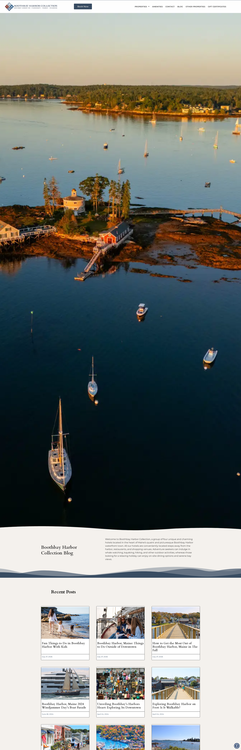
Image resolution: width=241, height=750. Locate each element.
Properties (141, 6)
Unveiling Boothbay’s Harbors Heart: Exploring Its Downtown (119, 706)
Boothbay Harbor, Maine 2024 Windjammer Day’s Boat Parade (64, 706)
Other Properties (195, 6)
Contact (170, 6)
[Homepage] (32, 7)
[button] (237, 746)
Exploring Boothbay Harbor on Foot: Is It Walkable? (174, 706)
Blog (180, 6)
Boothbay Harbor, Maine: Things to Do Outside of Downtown (120, 645)
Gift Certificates (217, 6)
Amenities (157, 6)
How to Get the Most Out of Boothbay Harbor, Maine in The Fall (175, 646)
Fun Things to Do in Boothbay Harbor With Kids (63, 645)
